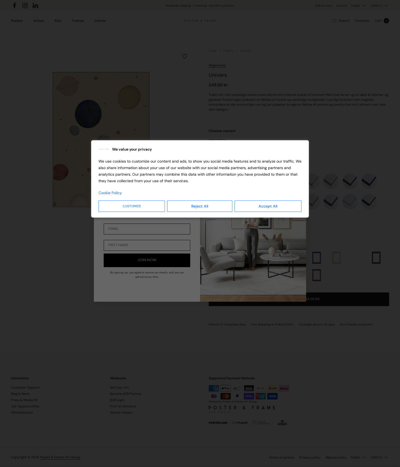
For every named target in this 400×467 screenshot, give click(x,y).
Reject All (199, 206)
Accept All (268, 206)
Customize (132, 206)
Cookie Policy (110, 192)
